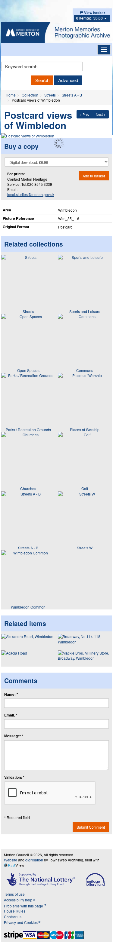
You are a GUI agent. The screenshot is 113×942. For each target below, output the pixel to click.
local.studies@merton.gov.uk (30, 194)
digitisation (34, 859)
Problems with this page (24, 905)
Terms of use (14, 894)
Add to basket (94, 175)
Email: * (10, 715)
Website (10, 859)
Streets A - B (72, 94)
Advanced (68, 80)
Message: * (14, 735)
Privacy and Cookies (21, 922)
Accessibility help (18, 899)
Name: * (11, 694)
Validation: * (14, 777)
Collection (30, 94)
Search (42, 80)
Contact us (12, 916)
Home (11, 94)
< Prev (84, 114)
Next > (100, 114)
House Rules (14, 910)
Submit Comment (91, 827)
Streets (50, 94)
